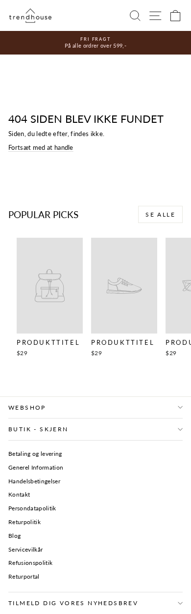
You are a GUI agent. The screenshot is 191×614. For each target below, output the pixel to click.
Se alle (160, 214)
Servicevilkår (25, 549)
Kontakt (19, 494)
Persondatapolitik (32, 508)
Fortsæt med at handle (40, 147)
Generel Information (35, 467)
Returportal (24, 576)
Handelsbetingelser (34, 481)
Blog (14, 535)
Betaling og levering (35, 453)
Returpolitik (24, 522)
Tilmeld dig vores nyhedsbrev (73, 603)
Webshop (27, 407)
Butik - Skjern (38, 429)
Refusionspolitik (30, 562)
